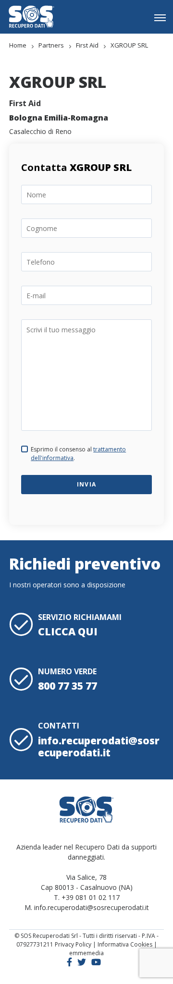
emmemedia (86, 953)
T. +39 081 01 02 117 (87, 897)
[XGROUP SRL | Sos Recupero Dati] (31, 16)
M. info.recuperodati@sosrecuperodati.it (87, 907)
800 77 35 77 (67, 685)
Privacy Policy (73, 944)
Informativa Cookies (125, 944)
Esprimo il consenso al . (78, 453)
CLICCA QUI (68, 631)
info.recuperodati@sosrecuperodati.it (99, 746)
